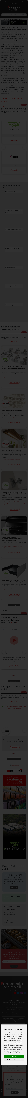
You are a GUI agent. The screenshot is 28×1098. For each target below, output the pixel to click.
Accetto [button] (14, 1056)
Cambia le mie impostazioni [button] (14, 1059)
